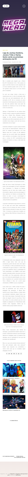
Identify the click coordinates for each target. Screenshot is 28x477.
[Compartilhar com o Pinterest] (21, 353)
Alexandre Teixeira (7, 62)
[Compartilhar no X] (9, 353)
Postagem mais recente (8, 456)
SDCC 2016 (5, 50)
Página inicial (19, 456)
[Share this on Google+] (11, 353)
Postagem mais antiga (19, 457)
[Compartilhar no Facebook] (7, 353)
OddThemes (18, 475)
